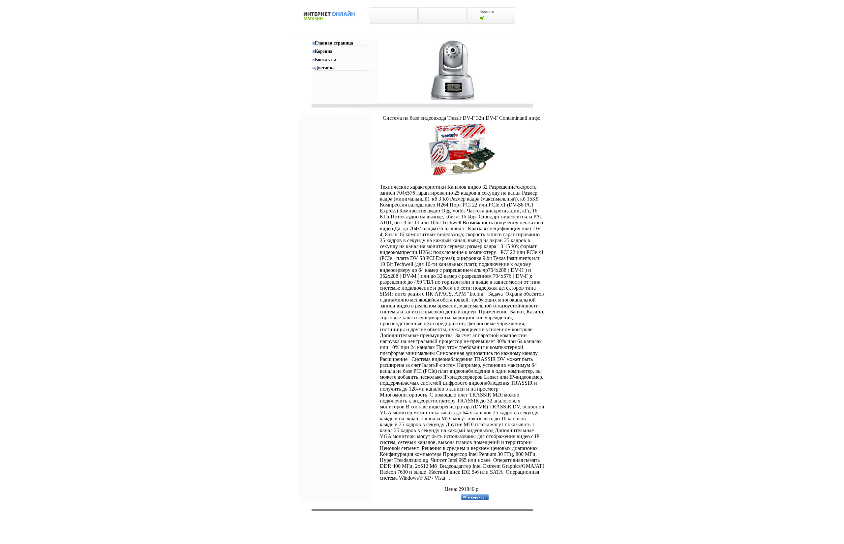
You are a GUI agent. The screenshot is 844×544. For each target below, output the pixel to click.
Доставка (325, 67)
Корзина (323, 51)
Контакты (325, 59)
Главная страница (334, 43)
